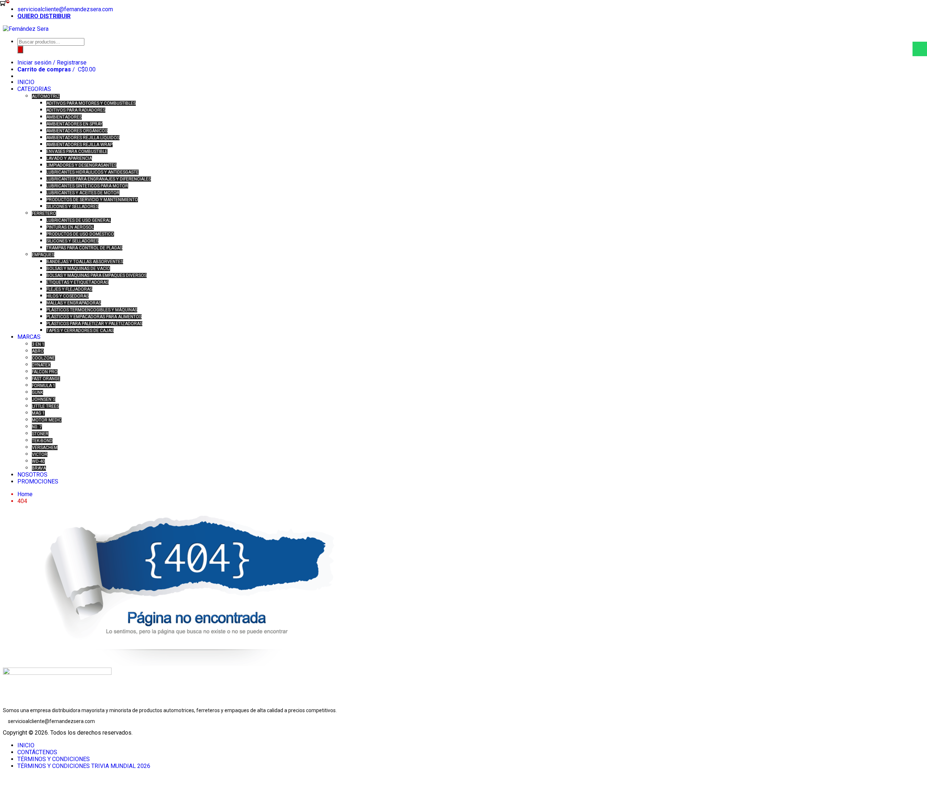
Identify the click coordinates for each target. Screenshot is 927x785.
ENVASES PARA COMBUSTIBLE (77, 151)
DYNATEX (41, 364)
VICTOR (39, 454)
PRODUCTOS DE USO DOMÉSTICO (80, 234)
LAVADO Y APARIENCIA (69, 158)
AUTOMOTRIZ (46, 96)
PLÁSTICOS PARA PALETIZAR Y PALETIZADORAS (94, 323)
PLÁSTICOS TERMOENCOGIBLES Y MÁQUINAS (91, 309)
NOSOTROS (32, 474)
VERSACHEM (45, 447)
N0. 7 (37, 426)
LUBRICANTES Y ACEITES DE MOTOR (82, 192)
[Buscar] (20, 49)
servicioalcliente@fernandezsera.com (65, 9)
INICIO (25, 82)
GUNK (37, 392)
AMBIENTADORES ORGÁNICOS (77, 130)
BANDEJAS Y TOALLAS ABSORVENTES (84, 261)
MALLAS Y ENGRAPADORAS (73, 303)
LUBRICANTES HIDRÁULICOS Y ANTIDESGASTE (92, 172)
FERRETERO (44, 213)
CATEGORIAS (34, 89)
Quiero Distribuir (44, 16)
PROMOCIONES (37, 481)
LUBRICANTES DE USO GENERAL (78, 220)
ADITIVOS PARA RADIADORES (75, 110)
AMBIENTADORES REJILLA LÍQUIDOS (82, 137)
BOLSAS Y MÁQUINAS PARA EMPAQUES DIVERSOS (96, 275)
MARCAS (29, 336)
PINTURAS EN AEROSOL (70, 227)
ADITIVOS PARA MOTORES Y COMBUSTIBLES (91, 103)
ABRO (38, 351)
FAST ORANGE (46, 378)
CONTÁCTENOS (37, 752)
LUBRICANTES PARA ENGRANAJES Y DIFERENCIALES (98, 179)
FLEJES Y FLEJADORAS (69, 289)
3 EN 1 (38, 344)
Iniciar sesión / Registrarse (52, 62)
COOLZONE (43, 358)
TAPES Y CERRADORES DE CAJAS (80, 330)
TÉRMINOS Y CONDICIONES (53, 759)
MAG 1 (38, 413)
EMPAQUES (43, 254)
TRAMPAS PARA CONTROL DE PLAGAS (84, 247)
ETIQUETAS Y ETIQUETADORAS (77, 282)
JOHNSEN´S (43, 399)
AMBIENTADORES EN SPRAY (74, 123)
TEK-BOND (42, 440)
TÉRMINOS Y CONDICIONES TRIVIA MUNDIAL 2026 (83, 766)
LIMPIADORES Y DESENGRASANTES (81, 165)
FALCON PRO (45, 371)
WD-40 (38, 461)
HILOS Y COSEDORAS (67, 296)
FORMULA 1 (43, 385)
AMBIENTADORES (64, 117)
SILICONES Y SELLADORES (72, 206)
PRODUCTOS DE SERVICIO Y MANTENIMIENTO (92, 199)
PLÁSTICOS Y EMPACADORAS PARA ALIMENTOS (94, 316)
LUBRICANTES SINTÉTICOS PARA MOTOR (87, 185)
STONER (40, 433)
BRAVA (39, 468)
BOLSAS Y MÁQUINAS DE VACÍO (78, 268)
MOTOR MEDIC (47, 420)
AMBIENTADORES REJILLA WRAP (79, 144)
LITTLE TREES (45, 406)
